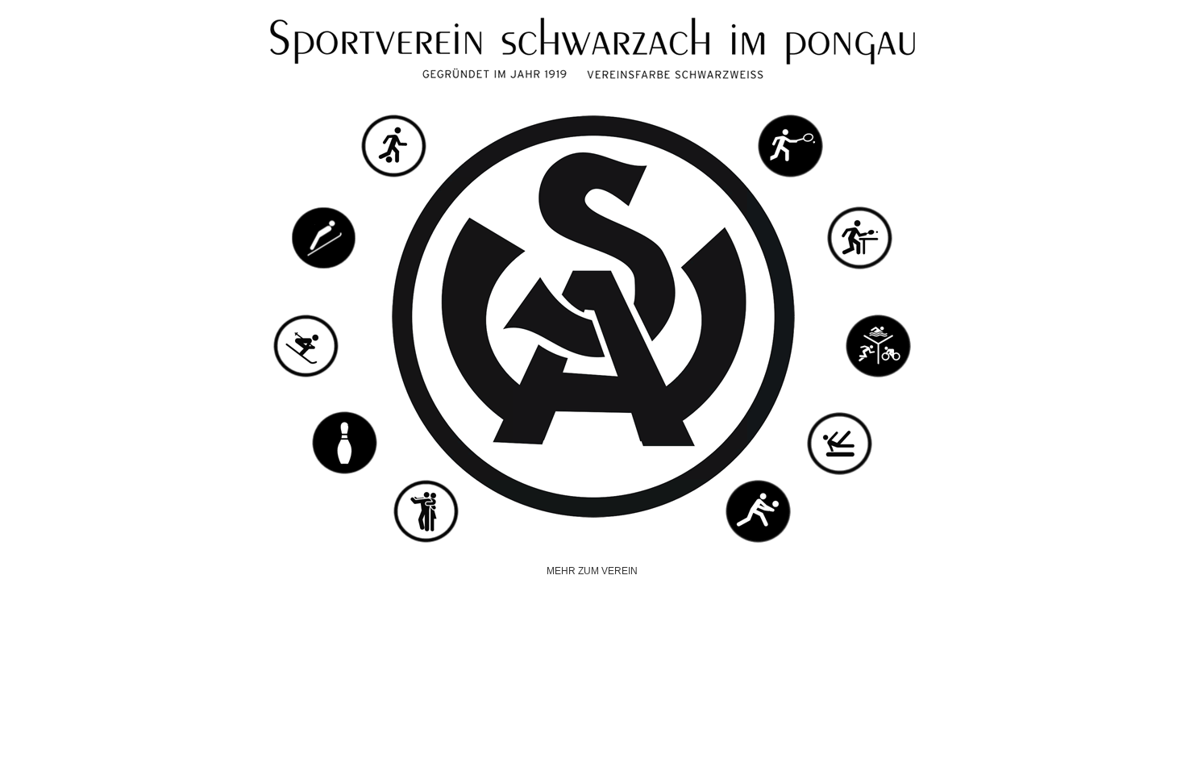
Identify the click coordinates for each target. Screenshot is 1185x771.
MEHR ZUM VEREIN (592, 571)
